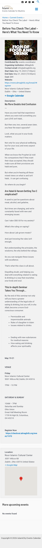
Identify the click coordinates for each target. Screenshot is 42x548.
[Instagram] (29, 2)
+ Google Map (11, 465)
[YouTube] (33, 2)
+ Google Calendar (14, 95)
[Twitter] (26, 2)
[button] (21, 479)
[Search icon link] (38, 2)
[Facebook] (22, 2)
